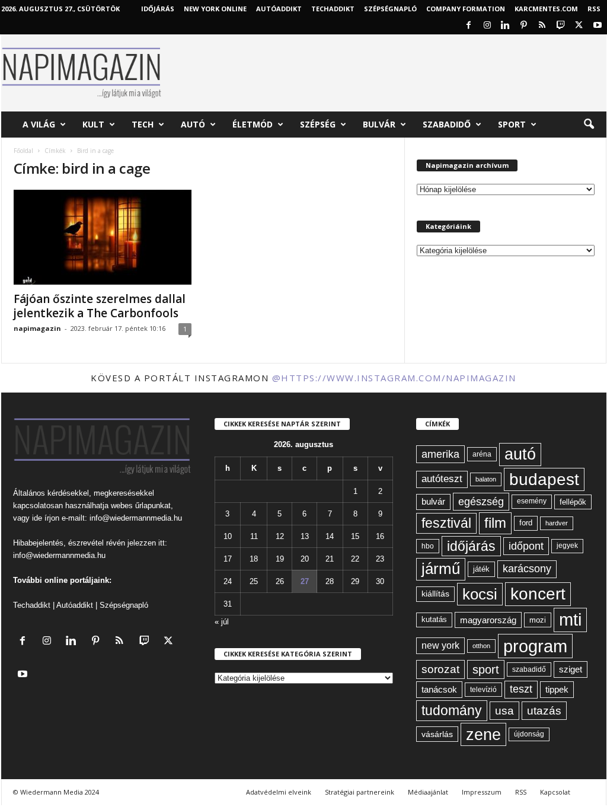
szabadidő (529, 669)
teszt (521, 689)
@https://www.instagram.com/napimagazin (394, 378)
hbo (427, 546)
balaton (485, 479)
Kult (93, 124)
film (495, 523)
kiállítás (435, 593)
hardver (556, 523)
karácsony (527, 569)
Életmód (252, 124)
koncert (538, 594)
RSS (593, 8)
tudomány (451, 710)
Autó (193, 124)
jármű (440, 568)
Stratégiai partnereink (359, 791)
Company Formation (465, 8)
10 (227, 536)
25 (254, 581)
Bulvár (379, 124)
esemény (532, 501)
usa (504, 710)
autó (520, 454)
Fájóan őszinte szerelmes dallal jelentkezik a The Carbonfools (100, 306)
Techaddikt (31, 605)
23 (380, 558)
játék (481, 569)
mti (570, 619)
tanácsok (439, 689)
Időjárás (157, 8)
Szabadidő (447, 124)
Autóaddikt (74, 605)
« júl (222, 621)
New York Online (215, 8)
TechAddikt (332, 8)
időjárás (471, 546)
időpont (526, 546)
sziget (570, 669)
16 (380, 536)
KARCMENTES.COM (546, 8)
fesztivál (446, 523)
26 (280, 581)
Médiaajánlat (428, 791)
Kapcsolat (555, 791)
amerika (440, 454)
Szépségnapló (390, 8)
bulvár (433, 501)
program (535, 646)
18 (254, 558)
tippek (556, 689)
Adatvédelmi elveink (278, 791)
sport (485, 669)
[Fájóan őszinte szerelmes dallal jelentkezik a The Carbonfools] (102, 237)
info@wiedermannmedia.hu (136, 518)
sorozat (440, 669)
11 (254, 536)
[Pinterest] (524, 25)
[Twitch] (561, 25)
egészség (481, 502)
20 (305, 558)
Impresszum (481, 791)
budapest (544, 479)
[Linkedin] (506, 25)
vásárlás (437, 734)
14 (329, 536)
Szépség (318, 124)
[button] (589, 124)
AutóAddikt (279, 8)
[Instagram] (487, 25)
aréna (481, 454)
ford (525, 522)
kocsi (479, 594)
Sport (512, 124)
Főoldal (23, 150)
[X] (579, 25)
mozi (537, 620)
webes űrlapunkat (141, 505)
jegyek (567, 545)
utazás (544, 710)
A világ (39, 124)
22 (355, 558)
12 (280, 536)
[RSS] (542, 25)
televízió (483, 689)
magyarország (488, 620)
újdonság (529, 734)
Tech (143, 124)
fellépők (573, 502)
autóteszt (441, 478)
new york (440, 645)
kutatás (434, 620)
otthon (481, 645)
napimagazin (37, 328)
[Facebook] (469, 25)
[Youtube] (597, 25)
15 (355, 536)
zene (483, 734)
